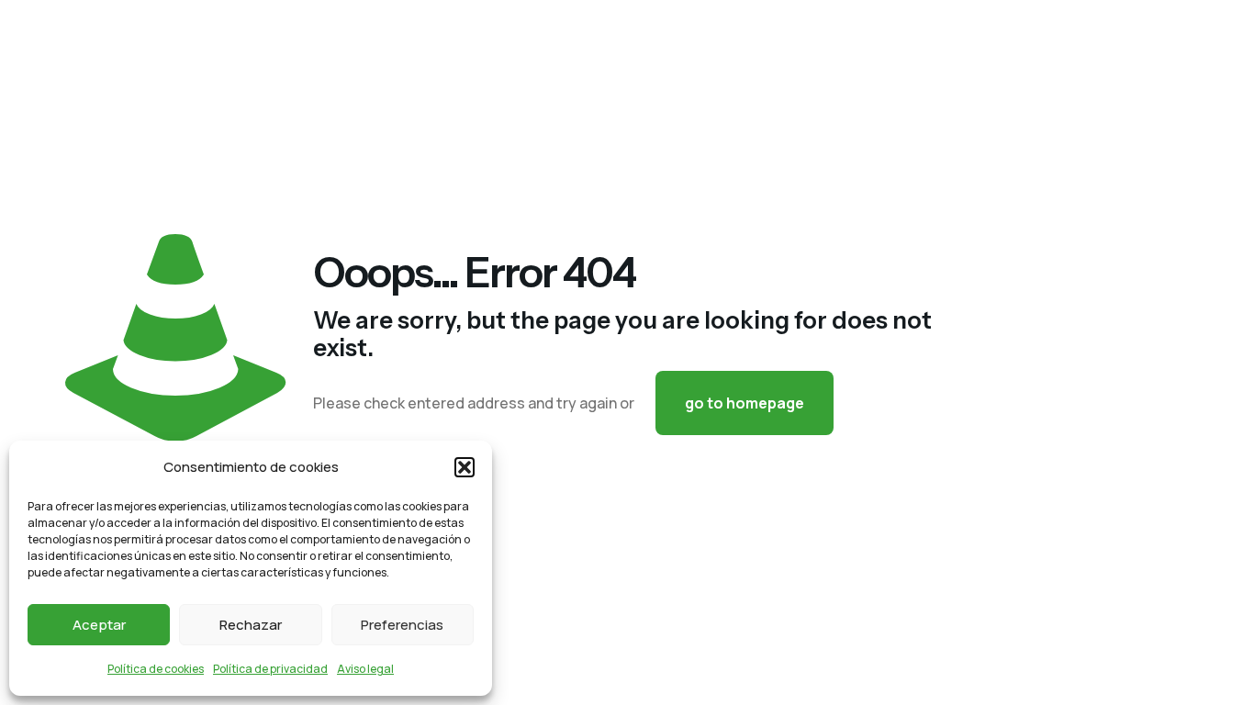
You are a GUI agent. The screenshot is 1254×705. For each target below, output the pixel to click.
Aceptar (99, 624)
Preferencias (402, 624)
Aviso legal (365, 669)
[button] (464, 467)
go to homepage (744, 403)
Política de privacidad (270, 669)
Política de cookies (155, 669)
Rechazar (250, 624)
